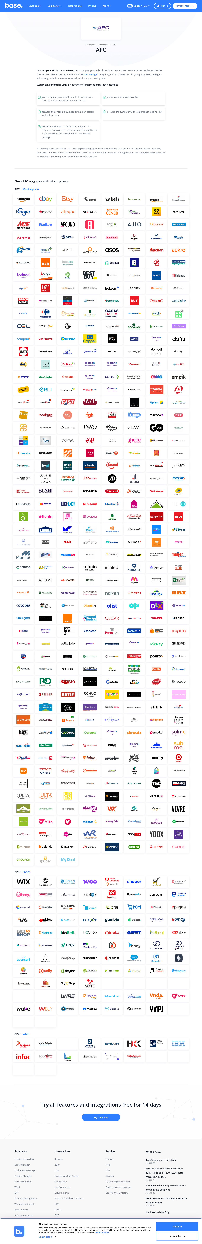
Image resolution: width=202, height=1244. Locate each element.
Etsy (57, 1170)
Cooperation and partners (118, 1187)
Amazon (59, 1159)
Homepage (90, 44)
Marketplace (31, 189)
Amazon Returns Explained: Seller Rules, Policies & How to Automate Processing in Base (164, 1172)
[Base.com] (14, 5)
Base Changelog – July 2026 (160, 1159)
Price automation (22, 1181)
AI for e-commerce (23, 1215)
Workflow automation (25, 1203)
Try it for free (183, 5)
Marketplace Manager (25, 1170)
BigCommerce (62, 1192)
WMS (26, 1034)
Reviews (110, 1175)
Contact (109, 1159)
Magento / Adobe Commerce (69, 1198)
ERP (16, 1192)
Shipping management (25, 1198)
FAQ (108, 1170)
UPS (57, 1203)
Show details (45, 1237)
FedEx (58, 1209)
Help (108, 1164)
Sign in (164, 5)
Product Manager (22, 1175)
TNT (57, 1215)
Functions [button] (33, 6)
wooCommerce (62, 1187)
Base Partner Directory (117, 1192)
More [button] (106, 6)
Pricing (92, 6)
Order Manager (90, 74)
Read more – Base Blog (157, 1212)
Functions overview (24, 1159)
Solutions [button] (53, 6)
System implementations (118, 1181)
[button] (139, 6)
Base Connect (21, 1209)
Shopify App (61, 1181)
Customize (175, 1236)
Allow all (177, 1226)
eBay (57, 1164)
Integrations (74, 6)
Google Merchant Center (67, 1175)
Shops (26, 872)
